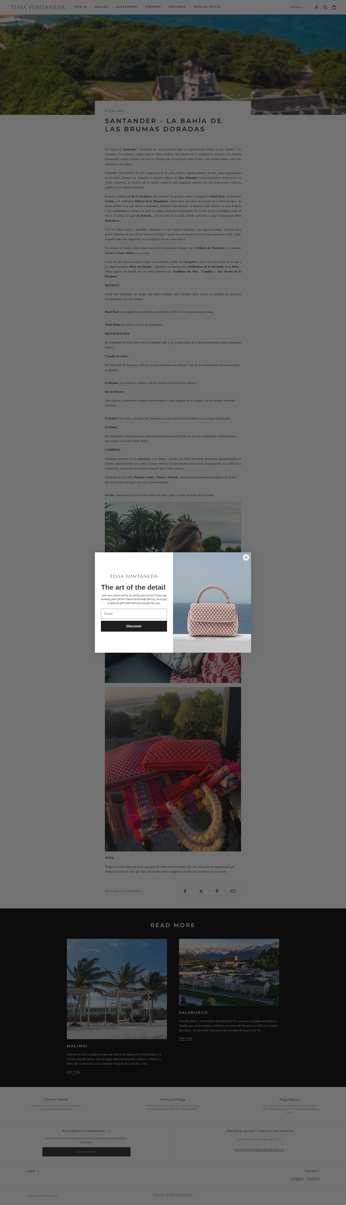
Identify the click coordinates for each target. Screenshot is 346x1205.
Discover (134, 626)
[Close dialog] (245, 557)
